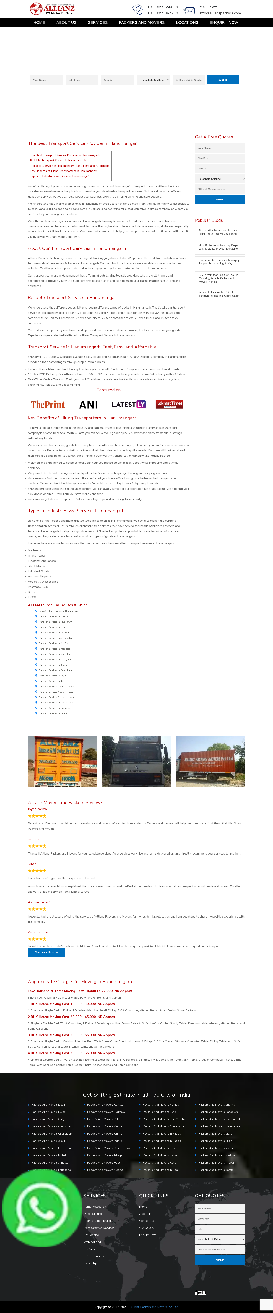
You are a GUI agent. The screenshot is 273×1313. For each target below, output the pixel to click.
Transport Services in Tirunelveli (55, 708)
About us (66, 22)
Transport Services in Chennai (54, 616)
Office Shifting (93, 1214)
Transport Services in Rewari (53, 664)
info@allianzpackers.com (220, 13)
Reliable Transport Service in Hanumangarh (58, 160)
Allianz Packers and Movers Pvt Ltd (154, 1307)
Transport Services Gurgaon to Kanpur (58, 697)
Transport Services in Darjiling (54, 681)
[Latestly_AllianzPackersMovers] (129, 404)
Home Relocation (95, 1207)
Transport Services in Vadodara (54, 648)
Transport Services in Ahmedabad (56, 638)
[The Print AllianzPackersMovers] (48, 404)
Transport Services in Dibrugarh (55, 659)
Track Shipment (94, 1263)
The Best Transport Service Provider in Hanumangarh (65, 155)
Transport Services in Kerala (53, 713)
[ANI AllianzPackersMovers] (88, 404)
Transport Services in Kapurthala (55, 670)
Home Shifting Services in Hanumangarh (59, 611)
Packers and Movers (142, 22)
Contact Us (45, 32)
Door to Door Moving (97, 1221)
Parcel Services (94, 1256)
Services (98, 22)
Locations (187, 22)
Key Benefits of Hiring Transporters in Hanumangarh (64, 171)
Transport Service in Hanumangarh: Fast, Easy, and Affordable (70, 166)
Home (39, 22)
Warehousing (92, 1242)
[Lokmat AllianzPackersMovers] (169, 404)
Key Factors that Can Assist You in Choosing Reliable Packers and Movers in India (218, 278)
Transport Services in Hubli (52, 627)
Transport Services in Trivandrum (55, 621)
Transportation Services (99, 1228)
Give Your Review (46, 952)
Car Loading (91, 1235)
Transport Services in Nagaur (53, 675)
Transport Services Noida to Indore (56, 691)
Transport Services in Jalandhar (55, 654)
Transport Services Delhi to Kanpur (56, 686)
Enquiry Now (224, 22)
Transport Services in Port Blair (54, 643)
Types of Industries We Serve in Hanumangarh (60, 176)
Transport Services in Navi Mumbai (56, 702)
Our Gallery (146, 1228)
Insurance (90, 1249)
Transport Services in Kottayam (54, 632)
